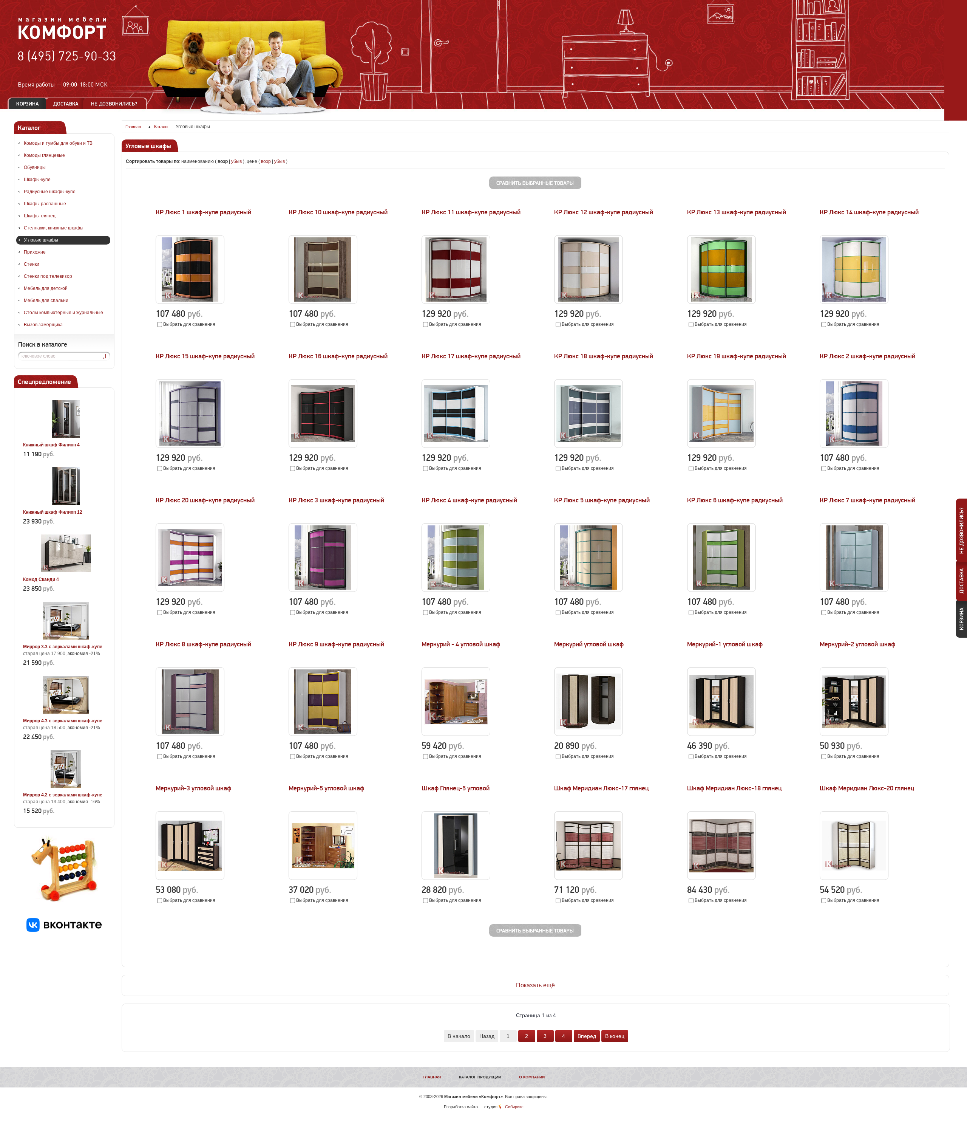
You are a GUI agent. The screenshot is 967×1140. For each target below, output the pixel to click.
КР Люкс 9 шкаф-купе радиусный (336, 644)
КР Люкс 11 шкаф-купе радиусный (471, 212)
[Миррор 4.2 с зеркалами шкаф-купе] (65, 786)
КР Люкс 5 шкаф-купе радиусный (602, 500)
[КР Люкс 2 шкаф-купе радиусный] (854, 446)
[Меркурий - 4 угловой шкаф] (456, 734)
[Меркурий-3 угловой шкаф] (190, 878)
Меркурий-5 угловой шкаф (326, 788)
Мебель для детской (46, 288)
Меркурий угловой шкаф (589, 644)
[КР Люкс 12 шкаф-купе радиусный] (588, 302)
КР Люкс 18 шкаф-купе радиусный (603, 356)
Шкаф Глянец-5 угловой (456, 788)
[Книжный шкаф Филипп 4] (65, 436)
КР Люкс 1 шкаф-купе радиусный (203, 212)
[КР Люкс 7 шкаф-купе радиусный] (854, 590)
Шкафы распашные (45, 203)
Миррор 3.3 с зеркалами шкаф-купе (62, 646)
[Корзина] (27, 103)
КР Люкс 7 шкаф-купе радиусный (867, 500)
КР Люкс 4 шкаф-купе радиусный (469, 500)
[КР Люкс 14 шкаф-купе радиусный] (854, 302)
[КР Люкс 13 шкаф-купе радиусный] (721, 302)
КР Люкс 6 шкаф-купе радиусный (735, 500)
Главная (432, 1077)
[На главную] (63, 38)
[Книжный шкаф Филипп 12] (65, 503)
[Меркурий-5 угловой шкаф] (323, 878)
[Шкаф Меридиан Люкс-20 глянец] (854, 878)
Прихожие (35, 252)
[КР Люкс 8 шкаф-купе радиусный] (190, 734)
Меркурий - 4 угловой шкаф (461, 644)
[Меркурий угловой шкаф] (588, 734)
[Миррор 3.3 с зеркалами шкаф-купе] (65, 638)
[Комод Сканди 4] (65, 570)
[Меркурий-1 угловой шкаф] (721, 734)
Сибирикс (514, 1106)
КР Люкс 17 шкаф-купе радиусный (471, 356)
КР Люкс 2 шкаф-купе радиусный (867, 356)
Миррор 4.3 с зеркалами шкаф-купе (62, 720)
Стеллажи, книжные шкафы (53, 228)
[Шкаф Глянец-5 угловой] (456, 878)
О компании (532, 1077)
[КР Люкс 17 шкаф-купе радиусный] (456, 446)
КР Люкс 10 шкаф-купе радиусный (338, 212)
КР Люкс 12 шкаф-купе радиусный (603, 212)
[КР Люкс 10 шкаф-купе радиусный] (323, 302)
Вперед (587, 1036)
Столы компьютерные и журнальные (63, 312)
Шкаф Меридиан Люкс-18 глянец (734, 788)
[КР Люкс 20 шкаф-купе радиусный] (190, 590)
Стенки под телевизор (48, 276)
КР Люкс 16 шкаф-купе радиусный (338, 356)
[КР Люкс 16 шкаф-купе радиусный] (323, 446)
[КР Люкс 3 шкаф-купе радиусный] (323, 590)
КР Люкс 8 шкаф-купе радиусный (203, 644)
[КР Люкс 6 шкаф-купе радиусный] (721, 590)
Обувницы (35, 167)
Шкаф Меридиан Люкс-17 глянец (601, 788)
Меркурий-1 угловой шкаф (725, 644)
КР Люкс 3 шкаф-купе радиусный (336, 500)
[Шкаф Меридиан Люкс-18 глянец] (721, 878)
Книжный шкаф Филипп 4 (51, 445)
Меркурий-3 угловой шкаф (193, 788)
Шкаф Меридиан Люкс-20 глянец (867, 788)
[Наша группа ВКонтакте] (64, 930)
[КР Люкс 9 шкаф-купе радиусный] (323, 734)
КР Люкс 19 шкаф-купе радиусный (736, 356)
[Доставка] (66, 103)
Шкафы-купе (37, 179)
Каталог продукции (480, 1077)
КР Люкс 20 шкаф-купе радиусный (205, 500)
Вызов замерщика (43, 324)
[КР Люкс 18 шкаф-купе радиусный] (588, 446)
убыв (236, 161)
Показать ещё (535, 985)
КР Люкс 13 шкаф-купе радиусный (736, 212)
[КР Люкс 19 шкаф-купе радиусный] (721, 446)
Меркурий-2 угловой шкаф (857, 644)
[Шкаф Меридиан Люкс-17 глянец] (588, 878)
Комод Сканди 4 (41, 579)
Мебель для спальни (46, 300)
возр (266, 161)
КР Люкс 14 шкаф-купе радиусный (869, 212)
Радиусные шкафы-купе (50, 191)
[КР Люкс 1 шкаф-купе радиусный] (190, 302)
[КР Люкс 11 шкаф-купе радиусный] (456, 302)
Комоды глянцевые (44, 155)
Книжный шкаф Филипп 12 (52, 512)
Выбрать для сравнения (189, 324)
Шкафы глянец (40, 215)
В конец (614, 1036)
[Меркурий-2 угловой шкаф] (854, 734)
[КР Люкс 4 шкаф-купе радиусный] (456, 590)
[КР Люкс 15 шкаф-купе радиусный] (190, 446)
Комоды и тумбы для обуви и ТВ (58, 143)
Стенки (31, 264)
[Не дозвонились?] (116, 103)
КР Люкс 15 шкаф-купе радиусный (205, 356)
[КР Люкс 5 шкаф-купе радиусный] (588, 590)
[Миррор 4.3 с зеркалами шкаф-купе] (65, 712)
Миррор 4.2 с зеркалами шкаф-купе (62, 795)
